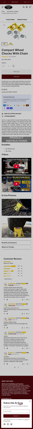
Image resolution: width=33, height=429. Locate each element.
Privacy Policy (6, 421)
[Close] (30, 401)
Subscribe (15, 416)
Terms (25, 419)
